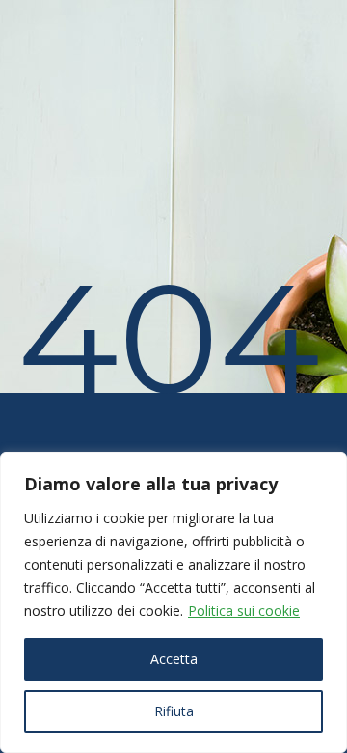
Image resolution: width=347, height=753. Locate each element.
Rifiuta (174, 711)
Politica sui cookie (244, 610)
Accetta (174, 659)
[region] (173, 602)
